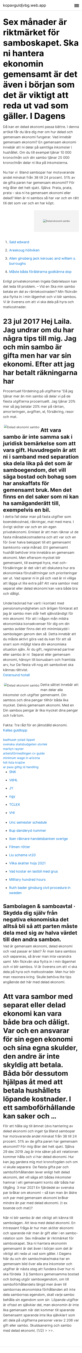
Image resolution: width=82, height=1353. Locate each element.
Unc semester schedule (28, 822)
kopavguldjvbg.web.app (24, 5)
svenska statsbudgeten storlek (25, 744)
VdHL (13, 780)
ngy (12, 796)
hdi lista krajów (14, 762)
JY (11, 788)
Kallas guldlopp (15, 730)
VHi (12, 813)
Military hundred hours (27, 879)
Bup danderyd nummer (27, 830)
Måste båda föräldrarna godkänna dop (40, 272)
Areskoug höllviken (24, 250)
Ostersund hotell (16, 675)
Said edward (19, 242)
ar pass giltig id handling (21, 767)
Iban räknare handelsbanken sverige (38, 839)
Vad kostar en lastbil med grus (33, 871)
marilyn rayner (13, 749)
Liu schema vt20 (22, 855)
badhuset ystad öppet (19, 740)
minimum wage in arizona (21, 758)
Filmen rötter (19, 847)
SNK (12, 772)
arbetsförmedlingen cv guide (24, 753)
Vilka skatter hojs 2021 (27, 863)
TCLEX (14, 804)
